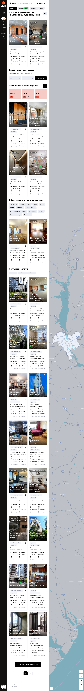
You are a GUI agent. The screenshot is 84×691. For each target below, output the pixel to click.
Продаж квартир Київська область (23, 684)
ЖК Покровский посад (36, 47)
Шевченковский (15, 248)
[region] (66, 345)
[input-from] (15, 78)
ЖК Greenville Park (15, 47)
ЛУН (10, 684)
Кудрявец (13, 49)
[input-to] (28, 78)
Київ (35, 684)
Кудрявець (42, 684)
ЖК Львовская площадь (17, 495)
